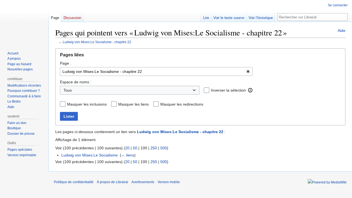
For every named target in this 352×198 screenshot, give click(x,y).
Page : (65, 63)
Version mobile (169, 182)
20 (127, 148)
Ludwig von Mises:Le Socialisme (89, 155)
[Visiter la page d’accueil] (24, 22)
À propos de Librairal (112, 182)
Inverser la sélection (228, 90)
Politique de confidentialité (74, 182)
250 (153, 148)
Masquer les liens (133, 104)
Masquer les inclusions (87, 104)
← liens (127, 155)
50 (135, 148)
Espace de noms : (75, 82)
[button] (250, 90)
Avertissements (142, 182)
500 (163, 148)
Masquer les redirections (181, 104)
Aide (341, 30)
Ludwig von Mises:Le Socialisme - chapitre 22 (97, 42)
